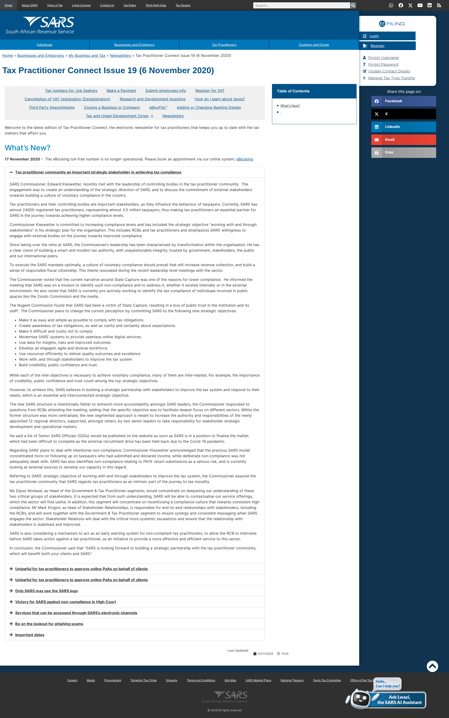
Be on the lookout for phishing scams (49, 623)
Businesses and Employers (40, 55)
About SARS (30, 5)
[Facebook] (401, 5)
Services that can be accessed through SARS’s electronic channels (76, 612)
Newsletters (120, 55)
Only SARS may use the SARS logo (46, 590)
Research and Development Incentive (152, 99)
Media (91, 680)
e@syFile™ (158, 107)
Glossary (171, 680)
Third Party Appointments (52, 107)
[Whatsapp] (391, 5)
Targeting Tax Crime (143, 680)
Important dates (29, 634)
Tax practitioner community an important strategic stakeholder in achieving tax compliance (98, 172)
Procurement (112, 680)
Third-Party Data (155, 5)
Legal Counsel (81, 5)
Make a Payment (121, 90)
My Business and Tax (87, 55)
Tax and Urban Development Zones (117, 115)
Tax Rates (129, 5)
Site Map (230, 680)
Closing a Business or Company (112, 107)
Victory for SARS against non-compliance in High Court (65, 601)
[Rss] (439, 5)
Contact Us (107, 5)
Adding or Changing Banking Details (209, 107)
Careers (72, 680)
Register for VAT (210, 90)
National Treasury (292, 680)
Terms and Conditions (201, 680)
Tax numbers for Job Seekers (71, 90)
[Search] (353, 5)
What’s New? (290, 106)
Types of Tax (55, 5)
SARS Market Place (258, 680)
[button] (135, 172)
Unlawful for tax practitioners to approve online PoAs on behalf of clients (81, 568)
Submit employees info (165, 90)
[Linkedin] (429, 5)
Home (8, 5)
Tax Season (183, 5)
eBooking (244, 159)
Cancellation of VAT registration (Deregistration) (67, 99)
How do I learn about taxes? (220, 99)
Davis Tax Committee (327, 680)
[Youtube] (420, 5)
